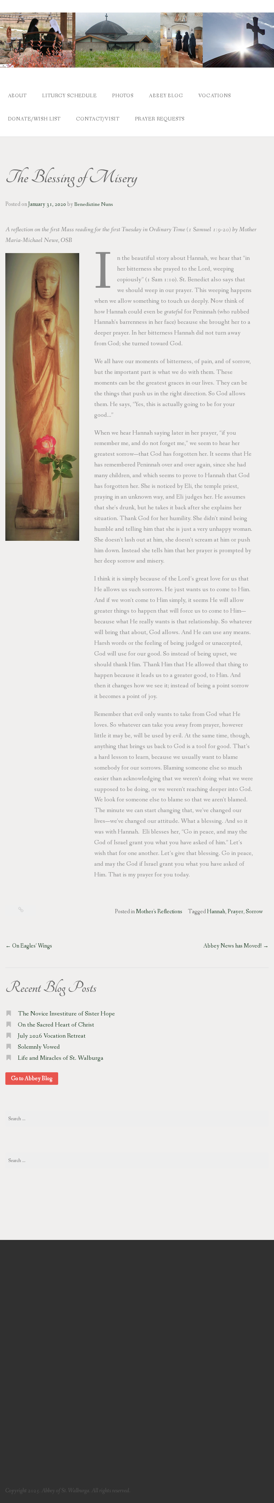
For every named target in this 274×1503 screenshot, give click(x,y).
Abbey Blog (166, 96)
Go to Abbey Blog (31, 1078)
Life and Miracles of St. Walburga (60, 1058)
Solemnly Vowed (39, 1047)
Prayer (235, 911)
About (17, 96)
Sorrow (254, 911)
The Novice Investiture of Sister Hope (66, 1014)
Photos (122, 96)
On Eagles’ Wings (28, 946)
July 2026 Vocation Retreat (52, 1036)
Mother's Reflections (159, 911)
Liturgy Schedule (69, 96)
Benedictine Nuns (93, 204)
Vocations (214, 96)
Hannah (216, 911)
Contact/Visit (97, 119)
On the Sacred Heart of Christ (56, 1025)
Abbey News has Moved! (236, 946)
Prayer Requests (160, 119)
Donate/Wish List (34, 119)
